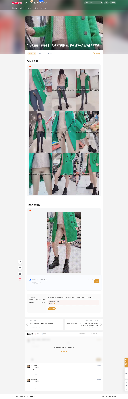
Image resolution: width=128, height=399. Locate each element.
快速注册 (113, 3)
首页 (25, 3)
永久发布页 (37, 2)
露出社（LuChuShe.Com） (29, 396)
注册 (97, 281)
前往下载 (98, 53)
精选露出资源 (32, 53)
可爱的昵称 (34, 365)
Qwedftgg (34, 379)
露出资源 (14, 8)
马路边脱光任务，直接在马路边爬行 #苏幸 (42, 323)
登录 (106, 3)
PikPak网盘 (52, 308)
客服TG (45, 3)
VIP (31, 2)
